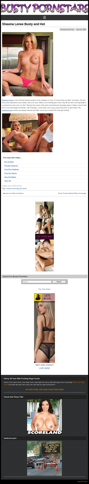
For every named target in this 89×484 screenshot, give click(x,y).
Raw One (71, 29)
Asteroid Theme (82, 481)
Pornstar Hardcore (11, 166)
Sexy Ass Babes (10, 177)
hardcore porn (7, 110)
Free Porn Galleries (11, 169)
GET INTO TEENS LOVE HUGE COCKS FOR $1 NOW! (44, 390)
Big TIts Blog (9, 162)
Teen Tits (7, 181)
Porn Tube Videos (44, 289)
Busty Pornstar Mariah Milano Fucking (71, 193)
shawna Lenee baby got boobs (16, 188)
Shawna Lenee (7, 100)
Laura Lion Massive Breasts (14, 193)
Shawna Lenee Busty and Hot (23, 24)
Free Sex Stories (10, 173)
